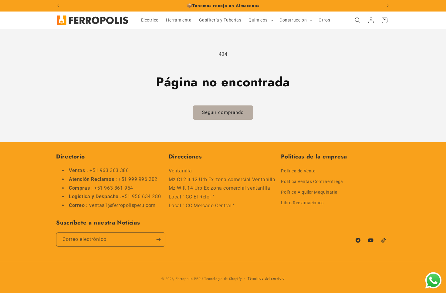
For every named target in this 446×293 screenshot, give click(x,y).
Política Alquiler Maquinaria (309, 191)
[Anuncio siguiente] (387, 6)
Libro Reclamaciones (302, 202)
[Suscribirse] (158, 239)
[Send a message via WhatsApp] (433, 280)
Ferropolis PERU (189, 279)
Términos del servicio (266, 279)
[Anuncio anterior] (58, 6)
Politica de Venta (298, 170)
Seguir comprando (223, 112)
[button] (260, 20)
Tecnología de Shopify (223, 279)
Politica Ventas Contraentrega (312, 181)
